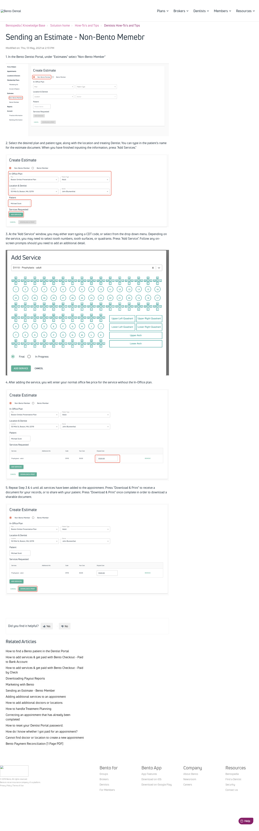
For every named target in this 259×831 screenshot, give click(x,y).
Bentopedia (232, 774)
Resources (244, 11)
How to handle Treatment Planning (28, 709)
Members (221, 11)
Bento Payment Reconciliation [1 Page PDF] (34, 744)
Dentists (199, 11)
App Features (149, 774)
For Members (107, 790)
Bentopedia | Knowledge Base (25, 25)
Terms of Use (18, 785)
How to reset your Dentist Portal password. (34, 725)
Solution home (60, 25)
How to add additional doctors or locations (34, 703)
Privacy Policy (6, 785)
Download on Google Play (156, 784)
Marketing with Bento (20, 684)
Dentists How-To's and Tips (122, 25)
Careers (187, 784)
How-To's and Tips (87, 25)
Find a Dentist (233, 779)
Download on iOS (151, 779)
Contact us (231, 790)
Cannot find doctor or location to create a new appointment (45, 737)
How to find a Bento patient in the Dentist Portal (37, 651)
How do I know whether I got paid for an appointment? (42, 731)
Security (230, 784)
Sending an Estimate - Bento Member (30, 690)
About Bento (190, 774)
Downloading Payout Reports (25, 678)
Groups (104, 774)
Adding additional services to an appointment (36, 696)
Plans (161, 11)
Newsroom (189, 779)
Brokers (179, 11)
